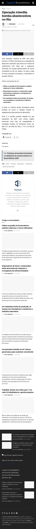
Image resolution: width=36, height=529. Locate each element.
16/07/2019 (21, 24)
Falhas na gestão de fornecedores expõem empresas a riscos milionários (12, 484)
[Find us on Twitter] (9, 513)
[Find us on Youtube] (16, 513)
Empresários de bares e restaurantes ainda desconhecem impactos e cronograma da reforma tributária (17, 93)
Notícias (9, 8)
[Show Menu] (3, 3)
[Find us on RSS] (12, 464)
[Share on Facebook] (7, 53)
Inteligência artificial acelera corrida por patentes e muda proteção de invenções (22, 445)
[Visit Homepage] (18, 2)
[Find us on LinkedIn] (7, 513)
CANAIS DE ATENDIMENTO (10, 470)
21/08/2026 (17, 230)
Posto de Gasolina (8, 166)
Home (3, 8)
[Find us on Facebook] (2, 464)
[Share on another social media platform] (29, 53)
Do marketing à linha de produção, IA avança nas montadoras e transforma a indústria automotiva (18, 100)
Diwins (29, 520)
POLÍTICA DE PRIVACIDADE (11, 475)
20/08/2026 (17, 354)
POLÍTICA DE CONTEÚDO (10, 472)
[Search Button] (33, 3)
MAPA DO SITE (6, 477)
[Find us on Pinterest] (12, 513)
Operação (21, 164)
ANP (7, 164)
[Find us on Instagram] (5, 464)
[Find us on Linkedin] (9, 464)
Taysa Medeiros (8, 230)
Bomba (13, 164)
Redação (12, 24)
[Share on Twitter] (18, 53)
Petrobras (29, 164)
